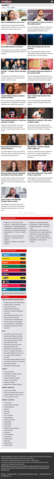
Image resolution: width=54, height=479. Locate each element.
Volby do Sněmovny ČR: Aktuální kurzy (14, 302)
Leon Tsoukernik (8, 415)
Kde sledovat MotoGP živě (11, 346)
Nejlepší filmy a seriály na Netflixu (13, 384)
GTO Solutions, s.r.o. (6, 476)
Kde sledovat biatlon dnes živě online (13, 353)
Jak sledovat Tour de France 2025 (13, 334)
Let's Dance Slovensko (10, 376)
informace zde (35, 460)
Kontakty (3, 474)
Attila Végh (7, 441)
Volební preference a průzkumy (12, 304)
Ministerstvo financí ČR (16, 466)
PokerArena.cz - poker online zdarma (39, 234)
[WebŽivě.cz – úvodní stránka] (6, 1)
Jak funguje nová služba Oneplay (12, 374)
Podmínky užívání (12, 474)
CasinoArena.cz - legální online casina (39, 224)
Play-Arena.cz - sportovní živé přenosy (14, 236)
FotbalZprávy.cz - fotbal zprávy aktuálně (14, 226)
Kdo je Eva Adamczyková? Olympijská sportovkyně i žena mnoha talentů (13, 174)
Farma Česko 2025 (9, 371)
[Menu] (52, 2)
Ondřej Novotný (8, 438)
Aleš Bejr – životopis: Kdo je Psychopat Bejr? (13, 72)
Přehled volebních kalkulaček (11, 309)
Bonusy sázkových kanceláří (11, 317)
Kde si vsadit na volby (9, 306)
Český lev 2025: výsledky (10, 380)
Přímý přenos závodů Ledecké (12, 365)
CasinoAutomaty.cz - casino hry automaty (40, 232)
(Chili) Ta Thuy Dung (9, 419)
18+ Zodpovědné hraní (45, 474)
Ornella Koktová (8, 445)
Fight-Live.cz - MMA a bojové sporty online (15, 224)
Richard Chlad (7, 424)
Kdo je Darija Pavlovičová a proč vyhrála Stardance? (11, 147)
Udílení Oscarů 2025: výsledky (12, 378)
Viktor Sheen (7, 426)
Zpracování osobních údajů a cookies (28, 474)
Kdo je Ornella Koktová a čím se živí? (13, 22)
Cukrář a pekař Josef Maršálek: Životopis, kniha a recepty (11, 200)
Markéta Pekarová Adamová (11, 428)
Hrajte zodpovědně (6, 456)
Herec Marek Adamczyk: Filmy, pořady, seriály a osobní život (39, 174)
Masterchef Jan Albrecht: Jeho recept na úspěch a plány (39, 121)
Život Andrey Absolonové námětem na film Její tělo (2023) (39, 72)
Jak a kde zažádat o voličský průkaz (13, 323)
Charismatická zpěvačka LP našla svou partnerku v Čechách (13, 121)
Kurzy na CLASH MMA (10, 390)
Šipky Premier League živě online (12, 349)
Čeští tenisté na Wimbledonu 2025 (13, 338)
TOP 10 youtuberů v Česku (11, 397)
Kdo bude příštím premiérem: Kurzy (13, 315)
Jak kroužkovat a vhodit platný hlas (13, 319)
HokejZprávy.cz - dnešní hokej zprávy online (15, 228)
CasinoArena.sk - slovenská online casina (40, 238)
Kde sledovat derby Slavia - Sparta (13, 340)
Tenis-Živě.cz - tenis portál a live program (15, 230)
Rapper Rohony (8, 443)
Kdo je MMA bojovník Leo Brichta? (12, 47)
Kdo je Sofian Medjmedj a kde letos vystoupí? (38, 47)
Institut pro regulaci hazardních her (32, 466)
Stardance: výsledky (9, 382)
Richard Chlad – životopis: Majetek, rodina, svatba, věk (38, 147)
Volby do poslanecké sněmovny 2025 (14, 392)
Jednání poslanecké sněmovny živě (13, 394)
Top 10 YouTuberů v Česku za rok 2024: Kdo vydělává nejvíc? (40, 23)
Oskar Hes (7, 413)
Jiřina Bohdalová (8, 417)
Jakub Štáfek (7, 422)
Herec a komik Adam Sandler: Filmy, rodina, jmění (39, 96)
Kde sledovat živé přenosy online (12, 344)
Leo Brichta (7, 432)
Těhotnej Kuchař (8, 430)
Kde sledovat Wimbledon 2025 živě (13, 336)
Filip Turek (7, 411)
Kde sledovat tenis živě (10, 363)
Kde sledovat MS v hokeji (10, 342)
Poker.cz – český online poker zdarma (39, 236)
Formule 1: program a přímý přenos (13, 351)
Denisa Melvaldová (9, 407)
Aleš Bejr (6, 409)
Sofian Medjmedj (8, 434)
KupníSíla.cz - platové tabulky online (39, 222)
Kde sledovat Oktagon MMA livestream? (14, 359)
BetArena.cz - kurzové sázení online (13, 222)
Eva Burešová (7, 436)
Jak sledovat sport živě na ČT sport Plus (14, 361)
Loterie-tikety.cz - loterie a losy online (39, 230)
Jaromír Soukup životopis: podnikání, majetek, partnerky (13, 96)
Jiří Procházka (8, 402)
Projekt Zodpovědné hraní (22, 468)
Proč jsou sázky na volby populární (13, 321)
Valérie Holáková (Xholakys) (11, 405)
